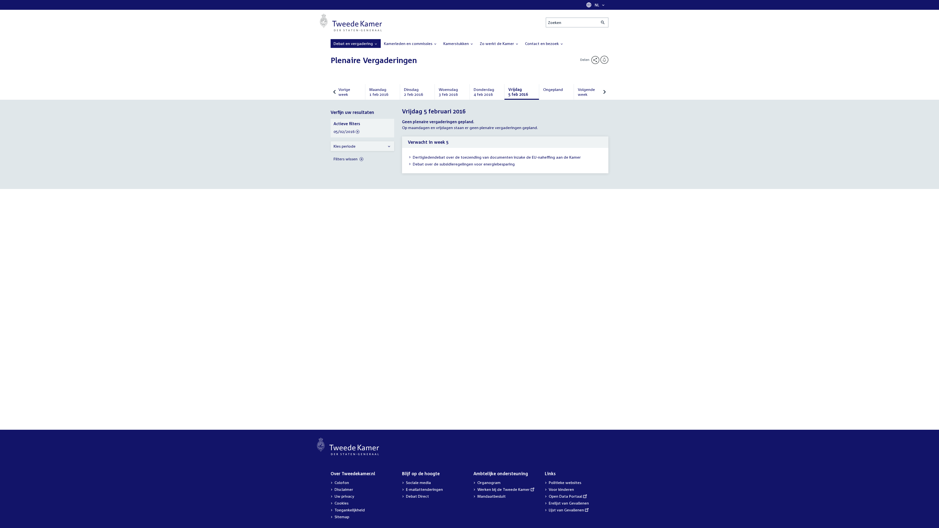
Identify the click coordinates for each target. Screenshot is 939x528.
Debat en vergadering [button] (354, 43)
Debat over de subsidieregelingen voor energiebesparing (464, 164)
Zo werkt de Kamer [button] (497, 43)
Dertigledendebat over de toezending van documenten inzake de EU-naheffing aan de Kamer (497, 157)
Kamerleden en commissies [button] (408, 43)
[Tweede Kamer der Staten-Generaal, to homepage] (351, 22)
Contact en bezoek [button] (542, 43)
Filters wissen (346, 158)
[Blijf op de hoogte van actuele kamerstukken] (604, 60)
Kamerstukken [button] (456, 43)
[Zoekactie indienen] (602, 22)
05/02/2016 (344, 131)
